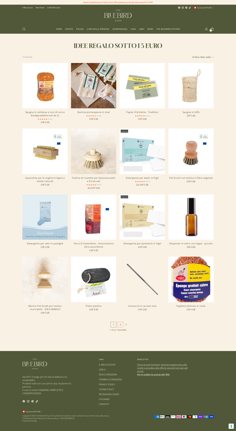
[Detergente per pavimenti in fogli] (142, 217)
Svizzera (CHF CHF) (204, 8)
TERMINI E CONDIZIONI (110, 379)
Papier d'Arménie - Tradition (142, 112)
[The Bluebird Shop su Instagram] (183, 7)
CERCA (102, 369)
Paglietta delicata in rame (190, 305)
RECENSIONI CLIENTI (109, 394)
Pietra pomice (93, 305)
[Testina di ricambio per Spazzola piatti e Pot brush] (93, 151)
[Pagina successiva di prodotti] (126, 324)
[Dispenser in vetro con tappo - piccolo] (191, 217)
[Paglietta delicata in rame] (191, 279)
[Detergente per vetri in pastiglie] (45, 217)
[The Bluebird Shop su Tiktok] (190, 7)
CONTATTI (104, 404)
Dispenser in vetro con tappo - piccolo (191, 243)
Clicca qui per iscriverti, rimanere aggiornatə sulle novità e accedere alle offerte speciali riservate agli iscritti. (162, 368)
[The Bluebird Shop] (118, 17)
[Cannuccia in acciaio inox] (142, 279)
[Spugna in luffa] (191, 85)
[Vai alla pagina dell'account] (206, 29)
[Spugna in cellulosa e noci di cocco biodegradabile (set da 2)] (45, 85)
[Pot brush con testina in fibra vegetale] (191, 151)
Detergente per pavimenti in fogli (142, 243)
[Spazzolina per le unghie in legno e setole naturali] (45, 151)
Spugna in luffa (190, 112)
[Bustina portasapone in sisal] (93, 85)
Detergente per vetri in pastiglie (45, 243)
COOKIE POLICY (106, 389)
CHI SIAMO (104, 399)
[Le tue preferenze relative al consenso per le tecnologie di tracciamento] (231, 426)
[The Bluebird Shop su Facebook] (179, 7)
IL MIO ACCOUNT (107, 364)
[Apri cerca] (24, 29)
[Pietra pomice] (93, 279)
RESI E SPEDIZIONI (108, 374)
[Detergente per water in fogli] (142, 151)
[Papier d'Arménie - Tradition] (142, 85)
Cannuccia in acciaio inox (142, 305)
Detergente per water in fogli (142, 177)
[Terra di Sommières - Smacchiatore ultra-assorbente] (93, 217)
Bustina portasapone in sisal (94, 112)
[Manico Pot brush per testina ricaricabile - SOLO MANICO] (45, 279)
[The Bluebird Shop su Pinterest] (186, 7)
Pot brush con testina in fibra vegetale (191, 177)
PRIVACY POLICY (107, 384)
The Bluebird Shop (43, 416)
